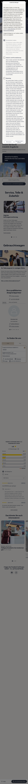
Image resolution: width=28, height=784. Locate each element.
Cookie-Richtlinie (11, 29)
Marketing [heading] (8, 78)
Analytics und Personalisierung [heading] (13, 57)
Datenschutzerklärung (8, 30)
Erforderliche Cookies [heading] (11, 40)
